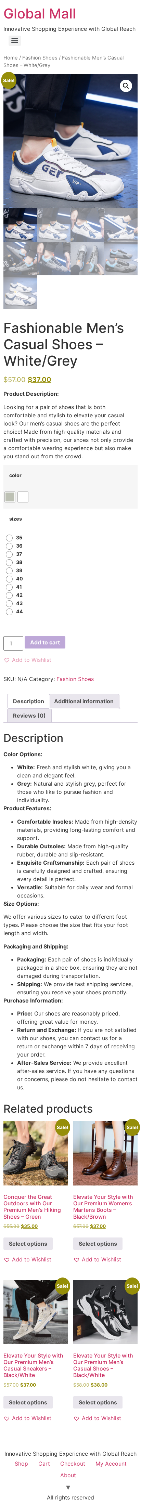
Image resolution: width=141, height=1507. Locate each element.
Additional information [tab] (84, 701)
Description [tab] (28, 701)
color (15, 475)
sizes (15, 518)
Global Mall (39, 13)
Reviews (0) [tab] (29, 715)
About (68, 1475)
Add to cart (45, 642)
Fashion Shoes (39, 58)
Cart (44, 1463)
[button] (126, 86)
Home (10, 58)
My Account (111, 1463)
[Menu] (15, 41)
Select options (28, 1243)
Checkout (72, 1463)
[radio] (10, 497)
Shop (21, 1463)
